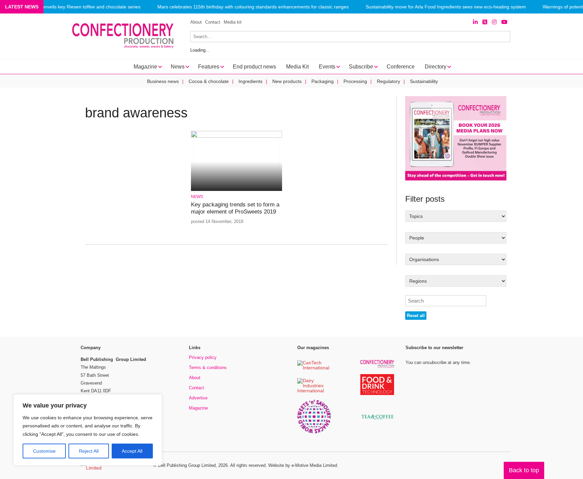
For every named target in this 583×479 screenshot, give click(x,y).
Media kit (233, 22)
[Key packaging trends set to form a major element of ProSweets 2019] (236, 136)
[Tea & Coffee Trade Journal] (377, 420)
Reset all (416, 315)
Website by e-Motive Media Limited (302, 465)
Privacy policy (203, 357)
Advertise (198, 397)
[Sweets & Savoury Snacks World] (314, 432)
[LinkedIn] (475, 22)
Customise (44, 451)
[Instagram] (494, 22)
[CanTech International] (314, 368)
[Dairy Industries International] (314, 391)
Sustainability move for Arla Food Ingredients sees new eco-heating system (445, 6)
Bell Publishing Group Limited (187, 465)
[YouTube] (504, 22)
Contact (212, 22)
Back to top (524, 470)
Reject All (89, 451)
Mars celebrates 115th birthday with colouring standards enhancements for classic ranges (253, 6)
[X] (484, 22)
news (197, 196)
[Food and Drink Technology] (377, 394)
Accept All (132, 451)
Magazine (198, 408)
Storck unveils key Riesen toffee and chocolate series (83, 6)
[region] (87, 430)
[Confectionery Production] (377, 367)
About (196, 22)
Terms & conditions (208, 367)
